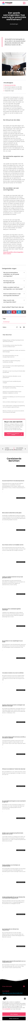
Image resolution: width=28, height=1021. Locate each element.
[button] (25, 998)
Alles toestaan (14, 1014)
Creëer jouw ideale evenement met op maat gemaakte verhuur (12, 577)
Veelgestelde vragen (9, 90)
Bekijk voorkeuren (14, 1018)
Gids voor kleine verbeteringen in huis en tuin (13, 401)
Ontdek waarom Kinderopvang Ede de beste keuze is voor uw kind (12, 833)
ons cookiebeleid (6, 1009)
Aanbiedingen (14, 24)
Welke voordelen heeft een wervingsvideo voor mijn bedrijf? (14, 288)
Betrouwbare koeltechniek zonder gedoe (11, 512)
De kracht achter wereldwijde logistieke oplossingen (11, 609)
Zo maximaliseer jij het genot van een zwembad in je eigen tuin (14, 801)
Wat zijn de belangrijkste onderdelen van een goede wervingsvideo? (14, 274)
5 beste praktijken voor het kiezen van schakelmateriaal (11, 865)
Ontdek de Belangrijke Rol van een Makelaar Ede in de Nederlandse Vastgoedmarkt (13, 897)
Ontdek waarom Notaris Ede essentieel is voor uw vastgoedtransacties (14, 961)
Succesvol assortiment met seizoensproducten (13, 480)
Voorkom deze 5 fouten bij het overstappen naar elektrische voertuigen (13, 705)
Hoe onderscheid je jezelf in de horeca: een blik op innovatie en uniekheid (14, 737)
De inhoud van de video (10, 85)
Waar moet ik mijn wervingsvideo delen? (14, 301)
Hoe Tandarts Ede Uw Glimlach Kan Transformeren (10, 929)
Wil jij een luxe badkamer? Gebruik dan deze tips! (13, 768)
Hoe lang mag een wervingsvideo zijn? (14, 281)
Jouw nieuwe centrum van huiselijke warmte (12, 544)
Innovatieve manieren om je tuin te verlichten (13, 672)
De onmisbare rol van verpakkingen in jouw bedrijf (12, 641)
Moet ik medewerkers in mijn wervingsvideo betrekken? (14, 294)
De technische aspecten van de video (13, 87)
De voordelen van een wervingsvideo (13, 88)
